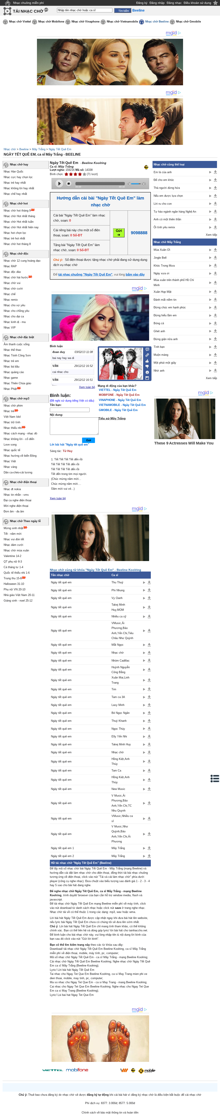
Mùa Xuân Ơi (162, 249)
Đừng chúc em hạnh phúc (170, 307)
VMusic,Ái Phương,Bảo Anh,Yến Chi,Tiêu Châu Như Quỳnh (122, 630)
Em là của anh (163, 172)
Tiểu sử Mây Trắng (112, 418)
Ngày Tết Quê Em (60, 149)
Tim (114, 689)
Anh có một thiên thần (167, 219)
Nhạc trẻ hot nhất (14, 238)
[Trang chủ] (7, 3)
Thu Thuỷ (117, 582)
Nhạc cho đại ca (14, 316)
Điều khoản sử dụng (197, 3)
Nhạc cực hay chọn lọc (18, 177)
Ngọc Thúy (118, 728)
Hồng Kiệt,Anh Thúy (121, 761)
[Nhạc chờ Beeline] (133, 1070)
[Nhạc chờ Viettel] (53, 1070)
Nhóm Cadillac (121, 660)
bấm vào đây (135, 274)
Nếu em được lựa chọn (168, 195)
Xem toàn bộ (87, 387)
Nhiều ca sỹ (119, 616)
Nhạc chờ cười (13, 288)
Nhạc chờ (10, 149)
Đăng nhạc (174, 3)
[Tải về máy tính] (146, 377)
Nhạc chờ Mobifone (51, 21)
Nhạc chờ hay (19, 164)
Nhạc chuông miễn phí (28, 3)
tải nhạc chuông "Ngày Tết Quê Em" (85, 274)
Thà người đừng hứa (167, 187)
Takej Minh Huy (121, 744)
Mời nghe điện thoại (16, 505)
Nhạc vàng (10, 466)
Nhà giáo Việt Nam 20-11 (19, 595)
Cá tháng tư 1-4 (13, 567)
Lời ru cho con (163, 203)
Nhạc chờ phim (13, 405)
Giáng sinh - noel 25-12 (18, 600)
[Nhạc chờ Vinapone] (104, 1071)
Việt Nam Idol (12, 416)
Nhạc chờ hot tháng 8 (17, 244)
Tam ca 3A (118, 697)
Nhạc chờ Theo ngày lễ (25, 521)
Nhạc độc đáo (12, 271)
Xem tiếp (211, 234)
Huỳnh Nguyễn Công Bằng (121, 670)
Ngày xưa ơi (161, 273)
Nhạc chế (9, 294)
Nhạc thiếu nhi (12, 427)
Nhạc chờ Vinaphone (85, 21)
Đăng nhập (157, 3)
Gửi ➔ (119, 233)
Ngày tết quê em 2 (62, 856)
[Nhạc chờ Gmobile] (146, 1071)
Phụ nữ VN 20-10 (14, 589)
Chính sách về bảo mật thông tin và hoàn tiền (110, 1112)
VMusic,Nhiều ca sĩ (122, 818)
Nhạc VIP (10, 327)
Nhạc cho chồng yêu (16, 310)
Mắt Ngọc (118, 644)
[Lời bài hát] (146, 371)
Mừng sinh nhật (13, 528)
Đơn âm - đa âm (14, 511)
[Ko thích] (146, 366)
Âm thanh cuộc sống (16, 344)
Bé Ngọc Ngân (121, 712)
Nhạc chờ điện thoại (23, 482)
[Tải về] (149, 582)
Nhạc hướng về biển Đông (20, 455)
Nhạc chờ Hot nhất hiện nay (21, 227)
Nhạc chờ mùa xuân (16, 550)
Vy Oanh (117, 598)
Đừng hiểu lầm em (165, 315)
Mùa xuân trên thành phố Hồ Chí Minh (174, 282)
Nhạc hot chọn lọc (15, 232)
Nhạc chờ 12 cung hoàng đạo (22, 260)
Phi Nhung (118, 590)
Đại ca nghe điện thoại (17, 500)
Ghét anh (159, 331)
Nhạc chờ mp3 (19, 398)
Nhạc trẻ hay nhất (15, 182)
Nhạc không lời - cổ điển (19, 439)
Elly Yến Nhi (119, 736)
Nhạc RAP (10, 266)
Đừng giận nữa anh (166, 339)
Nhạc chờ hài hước (16, 277)
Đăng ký (141, 3)
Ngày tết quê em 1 (62, 848)
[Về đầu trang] (215, 1113)
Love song (10, 444)
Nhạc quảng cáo (14, 372)
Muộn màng (161, 354)
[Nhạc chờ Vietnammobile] (124, 1070)
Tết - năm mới (12, 533)
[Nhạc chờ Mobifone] (77, 1070)
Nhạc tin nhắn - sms (16, 494)
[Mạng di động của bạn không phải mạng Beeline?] (146, 167)
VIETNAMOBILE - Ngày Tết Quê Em (122, 405)
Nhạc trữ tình (12, 422)
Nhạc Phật (10, 388)
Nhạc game (11, 377)
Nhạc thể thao (12, 349)
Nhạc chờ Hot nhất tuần (19, 221)
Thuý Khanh (119, 720)
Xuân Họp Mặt (162, 291)
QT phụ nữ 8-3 (13, 561)
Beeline (24, 149)
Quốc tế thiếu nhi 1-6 (17, 572)
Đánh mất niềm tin (165, 299)
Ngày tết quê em (61, 582)
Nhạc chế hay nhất (15, 193)
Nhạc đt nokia (12, 489)
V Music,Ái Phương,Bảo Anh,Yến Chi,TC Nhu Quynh (122, 803)
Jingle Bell (160, 257)
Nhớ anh (159, 370)
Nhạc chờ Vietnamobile (122, 21)
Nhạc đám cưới (13, 544)
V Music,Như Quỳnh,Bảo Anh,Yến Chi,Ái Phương (121, 834)
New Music (118, 789)
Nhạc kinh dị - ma (15, 322)
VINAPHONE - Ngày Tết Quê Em (120, 400)
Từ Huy (67, 451)
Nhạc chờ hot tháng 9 (17, 210)
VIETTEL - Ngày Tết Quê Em (117, 390)
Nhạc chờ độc (19, 253)
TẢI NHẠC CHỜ (28, 11)
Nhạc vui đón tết (14, 539)
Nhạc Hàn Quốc (13, 171)
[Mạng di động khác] (146, 354)
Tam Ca (116, 770)
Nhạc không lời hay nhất (19, 188)
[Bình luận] (146, 349)
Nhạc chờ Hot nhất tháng (19, 216)
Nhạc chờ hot (19, 203)
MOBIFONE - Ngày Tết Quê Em (119, 394)
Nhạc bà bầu (11, 366)
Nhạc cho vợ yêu (14, 305)
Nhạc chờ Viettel (20, 21)
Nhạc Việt (10, 461)
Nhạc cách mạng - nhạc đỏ (20, 433)
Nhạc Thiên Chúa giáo (17, 383)
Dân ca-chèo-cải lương (18, 472)
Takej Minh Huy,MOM (118, 607)
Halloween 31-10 (14, 583)
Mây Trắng (38, 149)
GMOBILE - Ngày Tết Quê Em (118, 410)
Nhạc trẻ (9, 411)
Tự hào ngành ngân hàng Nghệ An (175, 211)
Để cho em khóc (164, 180)
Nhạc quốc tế (12, 450)
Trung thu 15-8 (13, 578)
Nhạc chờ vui (12, 283)
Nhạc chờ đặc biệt (22, 337)
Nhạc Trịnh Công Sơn (17, 355)
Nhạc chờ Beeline (157, 21)
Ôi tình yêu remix (164, 227)
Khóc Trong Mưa (164, 265)
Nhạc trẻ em (11, 361)
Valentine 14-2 (12, 556)
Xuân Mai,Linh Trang (120, 680)
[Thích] (146, 360)
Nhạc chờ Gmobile (188, 21)
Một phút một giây (165, 362)
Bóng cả (159, 323)
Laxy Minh (118, 705)
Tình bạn (159, 346)
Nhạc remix (11, 299)
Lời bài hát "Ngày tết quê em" (69, 444)
